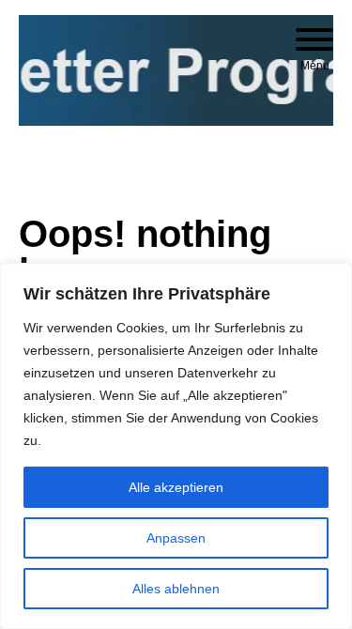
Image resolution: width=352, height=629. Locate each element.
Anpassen (176, 537)
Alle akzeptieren (176, 487)
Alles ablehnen (176, 588)
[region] (176, 446)
